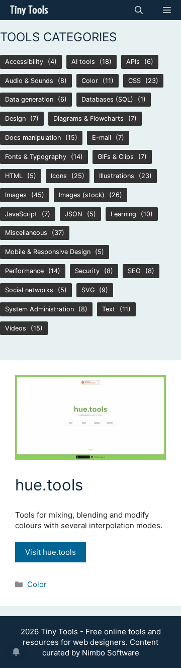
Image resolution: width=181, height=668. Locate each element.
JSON (73, 214)
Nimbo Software (110, 652)
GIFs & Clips (116, 156)
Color (89, 81)
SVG (88, 290)
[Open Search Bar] (139, 10)
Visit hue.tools (50, 552)
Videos (15, 328)
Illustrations (116, 176)
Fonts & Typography (35, 156)
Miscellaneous (26, 232)
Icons (59, 176)
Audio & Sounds (29, 81)
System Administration (39, 309)
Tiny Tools (29, 10)
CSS (134, 81)
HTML (14, 176)
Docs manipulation (33, 137)
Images (16, 195)
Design (15, 118)
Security (87, 271)
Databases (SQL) (107, 99)
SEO (134, 271)
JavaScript (21, 214)
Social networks (29, 290)
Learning (123, 214)
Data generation (29, 99)
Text (108, 309)
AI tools (83, 61)
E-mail (101, 137)
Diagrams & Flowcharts (88, 118)
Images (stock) (82, 195)
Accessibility (24, 61)
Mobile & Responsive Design (47, 252)
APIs (133, 61)
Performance (24, 271)
